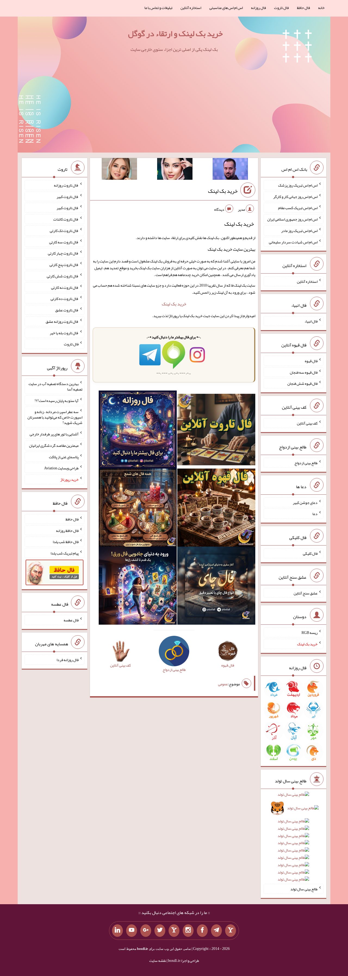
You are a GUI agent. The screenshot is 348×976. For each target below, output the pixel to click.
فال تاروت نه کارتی (65, 287)
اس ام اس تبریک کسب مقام (298, 208)
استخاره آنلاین (191, 7)
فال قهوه (311, 361)
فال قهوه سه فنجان (304, 372)
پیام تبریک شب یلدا (65, 553)
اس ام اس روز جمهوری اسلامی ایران (292, 219)
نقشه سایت (157, 960)
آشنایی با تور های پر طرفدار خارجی (54, 434)
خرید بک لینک (223, 190)
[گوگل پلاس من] (145, 930)
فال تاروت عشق (67, 310)
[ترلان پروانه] (174, 170)
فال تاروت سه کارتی (64, 242)
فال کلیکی (310, 553)
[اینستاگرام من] (188, 930)
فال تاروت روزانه (66, 185)
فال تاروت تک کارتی (64, 230)
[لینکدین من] (117, 930)
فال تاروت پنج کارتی (64, 264)
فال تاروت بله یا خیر (64, 332)
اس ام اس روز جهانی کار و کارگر (295, 196)
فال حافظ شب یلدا (66, 542)
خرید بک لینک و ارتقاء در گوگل (175, 33)
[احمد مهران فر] (230, 170)
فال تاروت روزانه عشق (62, 321)
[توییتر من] (159, 930)
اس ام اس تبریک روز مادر (299, 230)
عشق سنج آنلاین (306, 593)
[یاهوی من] (230, 930)
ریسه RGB (310, 632)
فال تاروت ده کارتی (65, 298)
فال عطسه (71, 620)
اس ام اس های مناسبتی (226, 7)
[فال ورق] (138, 587)
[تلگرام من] (216, 930)
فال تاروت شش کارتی (63, 276)
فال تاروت (281, 7)
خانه (321, 7)
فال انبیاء (311, 321)
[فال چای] (216, 587)
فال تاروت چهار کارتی (63, 253)
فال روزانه (258, 7)
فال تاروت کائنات (66, 219)
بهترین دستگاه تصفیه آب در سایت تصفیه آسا (55, 386)
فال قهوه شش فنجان (302, 383)
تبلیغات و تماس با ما (158, 7)
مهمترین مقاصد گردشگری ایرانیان (54, 445)
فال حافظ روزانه (67, 530)
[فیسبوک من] (202, 930)
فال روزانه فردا (68, 660)
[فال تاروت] (216, 431)
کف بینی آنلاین (307, 423)
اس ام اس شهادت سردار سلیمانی (293, 242)
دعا (315, 514)
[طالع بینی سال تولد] (293, 838)
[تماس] (174, 930)
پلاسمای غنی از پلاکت (64, 456)
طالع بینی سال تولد (304, 889)
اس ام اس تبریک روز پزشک (298, 185)
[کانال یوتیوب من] (131, 930)
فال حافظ (303, 7)
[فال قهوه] (216, 509)
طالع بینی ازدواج (306, 463)
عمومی (223, 684)
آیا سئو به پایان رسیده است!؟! (57, 400)
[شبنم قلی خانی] (119, 170)
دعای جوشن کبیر (305, 502)
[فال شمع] (138, 509)
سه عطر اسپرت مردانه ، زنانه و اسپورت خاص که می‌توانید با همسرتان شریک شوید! (54, 417)
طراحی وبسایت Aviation (61, 468)
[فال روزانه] (138, 431)
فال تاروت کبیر (68, 196)
